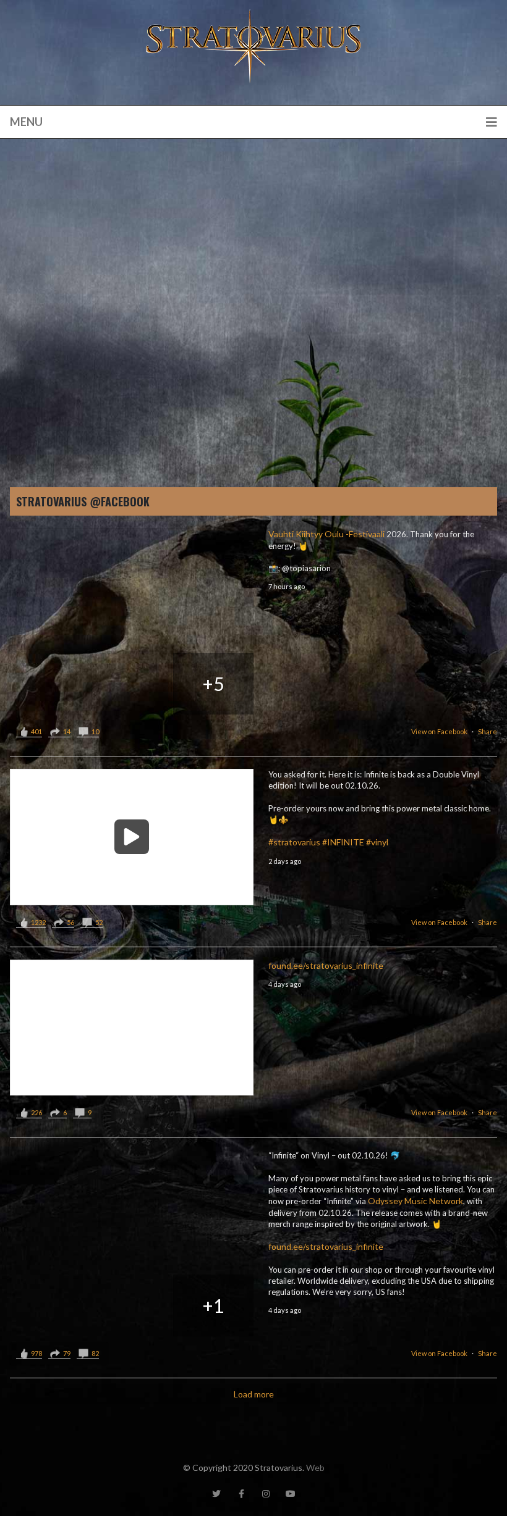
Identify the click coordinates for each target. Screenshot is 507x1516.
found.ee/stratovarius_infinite (325, 965)
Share (487, 731)
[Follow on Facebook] (241, 1493)
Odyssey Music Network (415, 1201)
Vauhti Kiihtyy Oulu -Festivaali (326, 534)
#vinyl (377, 842)
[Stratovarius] (253, 46)
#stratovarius (294, 842)
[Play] (132, 837)
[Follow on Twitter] (216, 1493)
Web (315, 1467)
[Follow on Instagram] (266, 1493)
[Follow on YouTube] (290, 1493)
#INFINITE (343, 842)
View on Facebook (439, 731)
